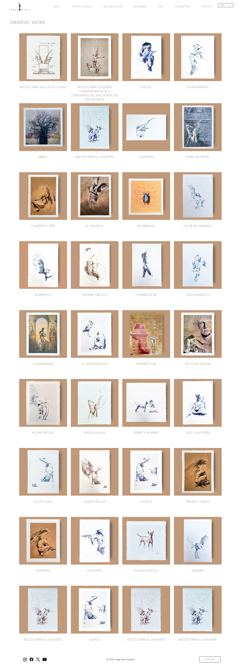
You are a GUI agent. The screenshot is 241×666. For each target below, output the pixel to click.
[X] (38, 659)
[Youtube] (44, 659)
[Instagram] (24, 659)
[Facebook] (31, 659)
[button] (54, 6)
